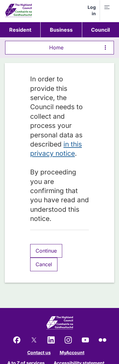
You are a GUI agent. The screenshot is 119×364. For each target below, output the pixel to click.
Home (56, 47)
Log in (92, 10)
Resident (20, 30)
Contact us (39, 352)
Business (61, 30)
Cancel (44, 264)
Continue (46, 251)
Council (100, 30)
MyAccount (72, 352)
